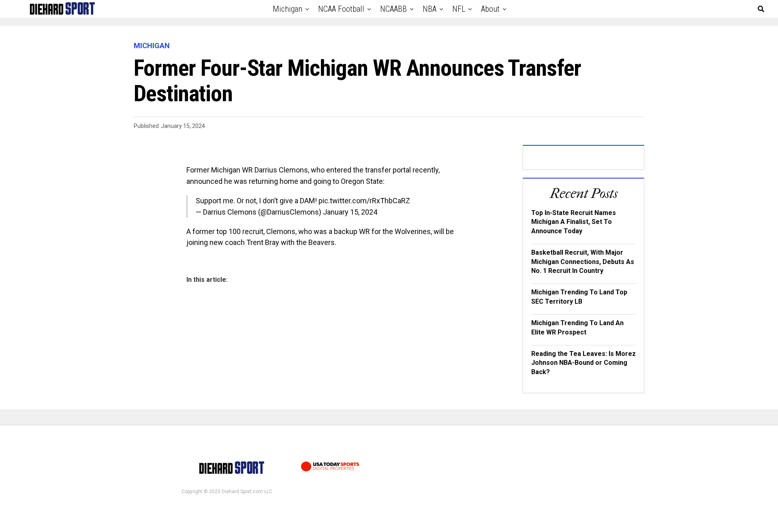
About (490, 9)
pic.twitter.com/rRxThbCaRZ (364, 200)
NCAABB (393, 9)
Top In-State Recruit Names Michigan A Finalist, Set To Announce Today (573, 222)
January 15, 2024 (350, 212)
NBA (429, 9)
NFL (458, 9)
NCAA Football (341, 9)
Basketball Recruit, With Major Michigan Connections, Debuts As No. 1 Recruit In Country (582, 262)
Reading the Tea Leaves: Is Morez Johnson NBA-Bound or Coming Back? (583, 363)
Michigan (287, 9)
